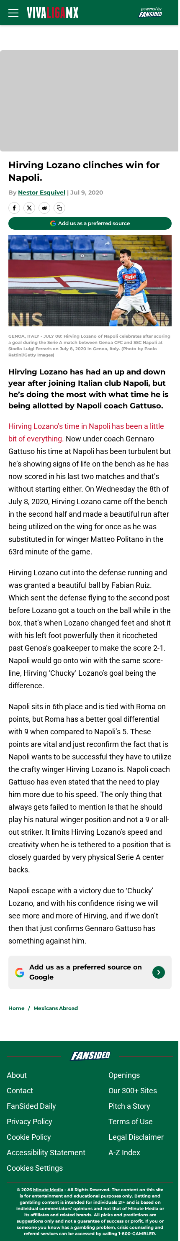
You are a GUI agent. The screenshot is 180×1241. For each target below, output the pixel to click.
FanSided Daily (31, 1106)
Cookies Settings (35, 1168)
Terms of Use (130, 1121)
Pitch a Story (129, 1106)
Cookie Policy (29, 1137)
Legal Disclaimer (136, 1137)
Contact (20, 1090)
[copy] (59, 208)
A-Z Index (124, 1152)
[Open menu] (13, 13)
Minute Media (48, 1189)
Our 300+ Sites (132, 1090)
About (17, 1075)
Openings (124, 1075)
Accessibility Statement (46, 1152)
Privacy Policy (29, 1121)
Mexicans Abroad (55, 1008)
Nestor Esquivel (41, 192)
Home (16, 1008)
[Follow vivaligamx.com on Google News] (158, 972)
